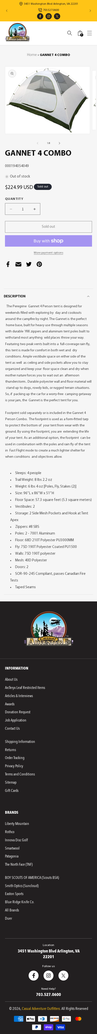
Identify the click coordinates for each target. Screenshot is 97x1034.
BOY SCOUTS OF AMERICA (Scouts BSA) (32, 877)
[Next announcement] (90, 10)
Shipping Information (20, 741)
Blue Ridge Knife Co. (19, 902)
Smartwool (12, 848)
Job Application (15, 720)
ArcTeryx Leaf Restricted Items (25, 687)
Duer (8, 918)
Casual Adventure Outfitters (41, 1008)
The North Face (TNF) (19, 864)
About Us (11, 679)
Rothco (9, 832)
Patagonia (11, 856)
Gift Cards (11, 790)
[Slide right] (59, 143)
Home (32, 55)
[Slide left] (37, 143)
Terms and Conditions (20, 774)
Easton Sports (14, 894)
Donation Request (17, 712)
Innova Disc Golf (16, 840)
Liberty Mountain (17, 823)
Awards (9, 704)
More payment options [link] (48, 252)
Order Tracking (14, 758)
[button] (89, 33)
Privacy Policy (14, 766)
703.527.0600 (51, 10)
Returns (10, 750)
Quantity (14, 199)
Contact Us (12, 728)
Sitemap (10, 782)
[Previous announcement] (6, 10)
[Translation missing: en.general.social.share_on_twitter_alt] (29, 265)
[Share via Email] (18, 265)
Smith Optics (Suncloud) (22, 886)
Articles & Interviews (19, 696)
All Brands (12, 910)
